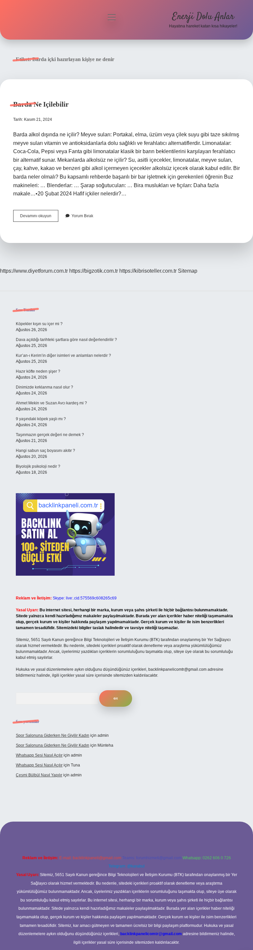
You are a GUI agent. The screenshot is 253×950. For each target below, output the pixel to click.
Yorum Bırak (82, 216)
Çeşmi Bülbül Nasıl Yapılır (39, 775)
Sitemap (187, 271)
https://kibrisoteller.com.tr (148, 271)
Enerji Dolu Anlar (203, 16)
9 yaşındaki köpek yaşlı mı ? (41, 419)
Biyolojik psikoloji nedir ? (38, 466)
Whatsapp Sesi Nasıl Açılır (39, 755)
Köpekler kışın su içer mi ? (39, 324)
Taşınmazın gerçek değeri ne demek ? (50, 434)
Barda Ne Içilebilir (41, 104)
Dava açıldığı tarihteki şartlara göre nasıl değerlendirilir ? (66, 339)
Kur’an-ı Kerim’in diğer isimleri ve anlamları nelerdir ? (63, 355)
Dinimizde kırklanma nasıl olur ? (44, 387)
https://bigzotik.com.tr (93, 271)
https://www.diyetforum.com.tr (34, 271)
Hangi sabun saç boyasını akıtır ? (45, 450)
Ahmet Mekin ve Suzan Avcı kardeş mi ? (51, 403)
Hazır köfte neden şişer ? (38, 371)
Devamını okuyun (39, 217)
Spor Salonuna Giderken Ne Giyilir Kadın (52, 735)
